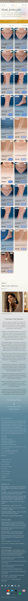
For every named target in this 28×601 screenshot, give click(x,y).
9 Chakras (12, 558)
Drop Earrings (15, 537)
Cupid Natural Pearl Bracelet (20, 245)
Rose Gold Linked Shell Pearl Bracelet (20, 89)
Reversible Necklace (14, 525)
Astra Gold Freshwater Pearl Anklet (7, 246)
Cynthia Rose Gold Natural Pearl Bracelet (7, 156)
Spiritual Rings (19, 493)
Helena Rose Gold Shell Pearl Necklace (7, 200)
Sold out (10, 47)
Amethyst (3, 558)
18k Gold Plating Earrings (15, 535)
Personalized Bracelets (18, 499)
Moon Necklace (22, 561)
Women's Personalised (6, 541)
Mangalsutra (21, 543)
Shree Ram (8, 513)
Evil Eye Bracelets (14, 531)
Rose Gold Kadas (8, 497)
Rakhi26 (13, 579)
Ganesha (4, 513)
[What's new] (23, 5)
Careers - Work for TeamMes (5, 476)
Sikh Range (22, 507)
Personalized (10, 509)
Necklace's (12, 543)
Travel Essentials (4, 575)
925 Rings (11, 515)
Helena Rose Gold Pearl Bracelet (6, 223)
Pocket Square (12, 575)
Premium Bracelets (19, 533)
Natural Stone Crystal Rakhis (7, 571)
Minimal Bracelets (10, 533)
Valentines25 (4, 580)
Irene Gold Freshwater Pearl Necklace (7, 134)
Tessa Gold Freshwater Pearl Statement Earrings (7, 268)
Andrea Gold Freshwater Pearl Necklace (20, 66)
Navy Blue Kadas (16, 497)
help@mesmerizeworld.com (12, 450)
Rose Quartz (13, 557)
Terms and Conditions (6, 471)
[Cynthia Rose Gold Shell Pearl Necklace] (7, 168)
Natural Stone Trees (5, 557)
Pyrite (18, 557)
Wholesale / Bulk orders (6, 459)
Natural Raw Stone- (5, 565)
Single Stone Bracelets (16, 554)
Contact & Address (5, 473)
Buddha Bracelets (16, 550)
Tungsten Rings (4, 493)
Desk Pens (12, 569)
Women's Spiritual (5, 543)
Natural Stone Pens (5, 569)
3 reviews (24, 42)
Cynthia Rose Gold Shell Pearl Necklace (6, 178)
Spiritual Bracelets (19, 553)
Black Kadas (14, 496)
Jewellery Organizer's (8, 576)
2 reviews (24, 243)
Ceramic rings (10, 492)
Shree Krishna (15, 513)
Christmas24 (18, 579)
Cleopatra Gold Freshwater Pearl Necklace (20, 178)
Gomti (7, 558)
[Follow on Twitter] (2, 586)
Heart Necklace (22, 525)
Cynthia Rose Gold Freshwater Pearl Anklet (19, 111)
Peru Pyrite (12, 565)
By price (25, 25)
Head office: (4, 435)
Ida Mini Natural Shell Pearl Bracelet (20, 133)
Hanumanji (19, 511)
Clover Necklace (14, 522)
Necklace (12, 505)
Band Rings (22, 492)
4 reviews (11, 42)
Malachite (12, 566)
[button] (2, 5)
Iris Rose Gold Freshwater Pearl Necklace (6, 44)
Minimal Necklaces (5, 488)
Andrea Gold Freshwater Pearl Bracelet (6, 111)
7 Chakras (21, 557)
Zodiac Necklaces (5, 525)
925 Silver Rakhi (4, 572)
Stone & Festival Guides (6, 466)
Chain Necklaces (13, 486)
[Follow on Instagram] (5, 586)
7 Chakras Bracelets (17, 551)
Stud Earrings (11, 501)
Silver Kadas (20, 496)
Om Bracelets (9, 551)
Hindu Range (4, 509)
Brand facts (3, 455)
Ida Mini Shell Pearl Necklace (20, 155)
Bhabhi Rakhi (22, 571)
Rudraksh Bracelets (10, 553)
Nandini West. (13, 597)
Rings (20, 505)
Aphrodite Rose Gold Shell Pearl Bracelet (7, 89)
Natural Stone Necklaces (6, 561)
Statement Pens (18, 569)
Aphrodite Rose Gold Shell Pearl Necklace (20, 44)
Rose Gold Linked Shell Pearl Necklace (7, 66)
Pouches (18, 575)
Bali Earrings (17, 501)
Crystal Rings (11, 527)
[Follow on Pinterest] (9, 586)
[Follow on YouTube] (12, 586)
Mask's (15, 576)
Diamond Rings (18, 527)
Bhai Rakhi (17, 571)
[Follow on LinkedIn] (15, 586)
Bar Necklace (16, 561)
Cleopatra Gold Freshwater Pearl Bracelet (20, 201)
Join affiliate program (6, 462)
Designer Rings (12, 493)
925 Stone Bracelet (18, 515)
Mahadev (24, 511)
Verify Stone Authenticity (6, 480)
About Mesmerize (5, 464)
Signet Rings (17, 492)
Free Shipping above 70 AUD (16, 1)
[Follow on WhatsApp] (19, 586)
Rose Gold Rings (8, 529)
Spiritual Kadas (9, 499)
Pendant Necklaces (22, 486)
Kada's (16, 505)
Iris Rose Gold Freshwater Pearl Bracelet (20, 223)
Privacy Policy (4, 469)
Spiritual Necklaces (14, 488)
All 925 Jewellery (5, 515)
